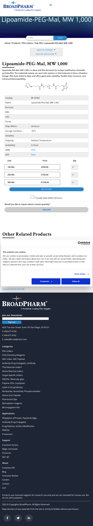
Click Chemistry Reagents (13, 355)
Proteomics (7, 434)
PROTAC (6, 430)
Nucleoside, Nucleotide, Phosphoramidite (21, 391)
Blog (4, 471)
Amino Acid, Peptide (11, 395)
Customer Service (10, 445)
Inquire (47, 209)
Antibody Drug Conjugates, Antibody (18, 363)
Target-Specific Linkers (12, 375)
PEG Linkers (27, 43)
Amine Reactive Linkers (12, 371)
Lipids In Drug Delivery (12, 387)
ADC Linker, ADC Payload (13, 359)
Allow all (75, 281)
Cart (4, 488)
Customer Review (10, 475)
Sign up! (11, 322)
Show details (79, 274)
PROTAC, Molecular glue (13, 379)
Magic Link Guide (10, 449)
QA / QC (5, 457)
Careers (5, 479)
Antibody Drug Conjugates (14, 422)
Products (16, 43)
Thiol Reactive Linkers (12, 367)
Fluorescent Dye (9, 399)
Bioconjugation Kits (11, 407)
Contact (5, 483)
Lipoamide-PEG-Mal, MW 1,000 (59, 43)
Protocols (6, 453)
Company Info (8, 467)
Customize (44, 281)
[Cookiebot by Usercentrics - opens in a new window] (79, 243)
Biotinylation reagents (12, 403)
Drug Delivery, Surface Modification (18, 426)
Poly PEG (39, 43)
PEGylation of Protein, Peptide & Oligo (19, 418)
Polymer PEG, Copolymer (13, 383)
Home (7, 43)
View (33, 150)
